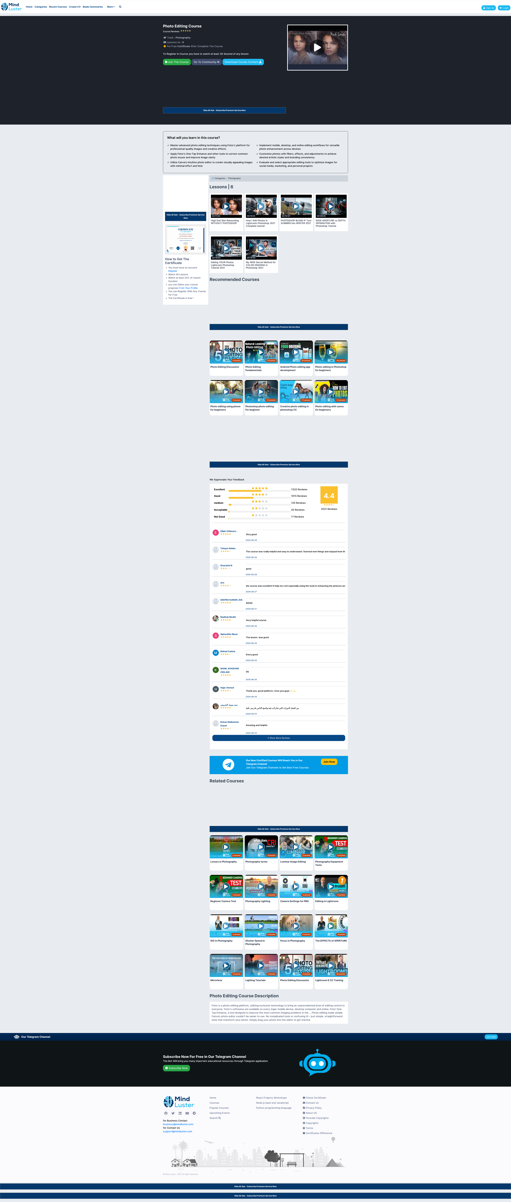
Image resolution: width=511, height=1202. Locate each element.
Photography (234, 178)
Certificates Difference (318, 1133)
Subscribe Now (178, 1068)
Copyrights (311, 1123)
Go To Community (205, 62)
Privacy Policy (313, 1107)
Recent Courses (58, 6)
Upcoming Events (220, 1113)
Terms (309, 1128)
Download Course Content (242, 62)
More (110, 6)
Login (505, 8)
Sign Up (490, 8)
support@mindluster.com (177, 1131)
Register (172, 271)
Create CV (75, 6)
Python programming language (274, 1107)
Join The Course (178, 62)
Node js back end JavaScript (272, 1102)
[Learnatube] (11, 5)
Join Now (491, 1037)
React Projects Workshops (271, 1097)
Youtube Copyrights (317, 1118)
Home (29, 6)
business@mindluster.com (178, 1124)
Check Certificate (315, 1097)
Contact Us (312, 1102)
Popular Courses (219, 1107)
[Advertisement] (224, 87)
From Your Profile (188, 288)
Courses (214, 1102)
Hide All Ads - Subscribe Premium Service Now (224, 110)
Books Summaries (93, 6)
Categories (41, 6)
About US (311, 1113)
